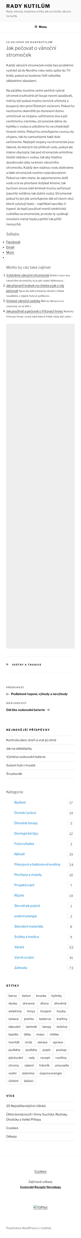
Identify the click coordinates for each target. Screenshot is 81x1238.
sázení (29, 1065)
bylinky (57, 996)
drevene (29, 1003)
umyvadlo (62, 1065)
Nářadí (19, 854)
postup (61, 1050)
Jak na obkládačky (19, 748)
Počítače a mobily (28, 875)
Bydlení (20, 802)
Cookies (12, 1128)
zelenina (28, 1073)
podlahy (31, 1050)
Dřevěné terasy (26, 823)
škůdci (28, 1081)
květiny (62, 1019)
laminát (31, 1027)
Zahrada (20, 968)
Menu (43, 27)
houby (61, 1011)
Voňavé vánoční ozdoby (23, 301)
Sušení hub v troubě (21, 765)
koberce (45, 1019)
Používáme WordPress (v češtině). (29, 1228)
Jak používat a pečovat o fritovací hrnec (34, 311)
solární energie (25, 916)
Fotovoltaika (24, 844)
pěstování (16, 1058)
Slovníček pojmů (27, 906)
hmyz (31, 1011)
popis (47, 1050)
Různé (19, 895)
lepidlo (13, 1034)
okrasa (42, 1042)
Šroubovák (14, 774)
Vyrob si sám (24, 957)
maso (40, 1034)
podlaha (14, 1050)
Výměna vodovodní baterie (26, 757)
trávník (44, 1065)
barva (13, 996)
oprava (58, 1042)
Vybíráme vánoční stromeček (27, 275)
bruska (41, 996)
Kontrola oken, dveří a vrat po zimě (31, 740)
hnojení (45, 1011)
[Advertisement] (40, 486)
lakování (15, 1027)
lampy (46, 1027)
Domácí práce (25, 813)
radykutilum (41, 42)
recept (45, 1058)
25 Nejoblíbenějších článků (26, 1106)
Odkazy (11, 1136)
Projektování (24, 885)
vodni (13, 1073)
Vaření (19, 947)
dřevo (44, 1003)
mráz (28, 1042)
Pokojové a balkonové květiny (37, 864)
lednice (62, 1027)
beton (26, 996)
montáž (14, 1042)
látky (27, 1034)
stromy (14, 1065)
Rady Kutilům (28, 6)
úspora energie (51, 1073)
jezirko (29, 1019)
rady (31, 1058)
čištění (13, 1081)
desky (13, 1003)
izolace (14, 1019)
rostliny (61, 1058)
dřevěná (60, 1003)
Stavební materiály (28, 926)
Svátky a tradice (27, 664)
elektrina (15, 1011)
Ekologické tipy (26, 833)
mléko (54, 1034)
